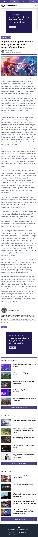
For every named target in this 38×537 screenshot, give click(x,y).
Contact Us (22, 532)
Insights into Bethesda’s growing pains (24, 420)
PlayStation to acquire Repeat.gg (23, 484)
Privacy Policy (13, 534)
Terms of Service (24, 534)
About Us (11, 532)
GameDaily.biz (11, 529)
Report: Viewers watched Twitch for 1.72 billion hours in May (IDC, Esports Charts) (24, 503)
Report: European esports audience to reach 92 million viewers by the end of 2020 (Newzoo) (24, 494)
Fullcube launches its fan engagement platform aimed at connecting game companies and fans (24, 511)
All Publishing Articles (19, 463)
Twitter (6, 322)
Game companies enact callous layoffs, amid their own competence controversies (24, 455)
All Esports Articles (19, 519)
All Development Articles (19, 407)
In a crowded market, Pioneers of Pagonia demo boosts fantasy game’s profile (24, 430)
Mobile (4, 37)
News (9, 37)
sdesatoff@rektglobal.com (25, 320)
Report (4, 327)
